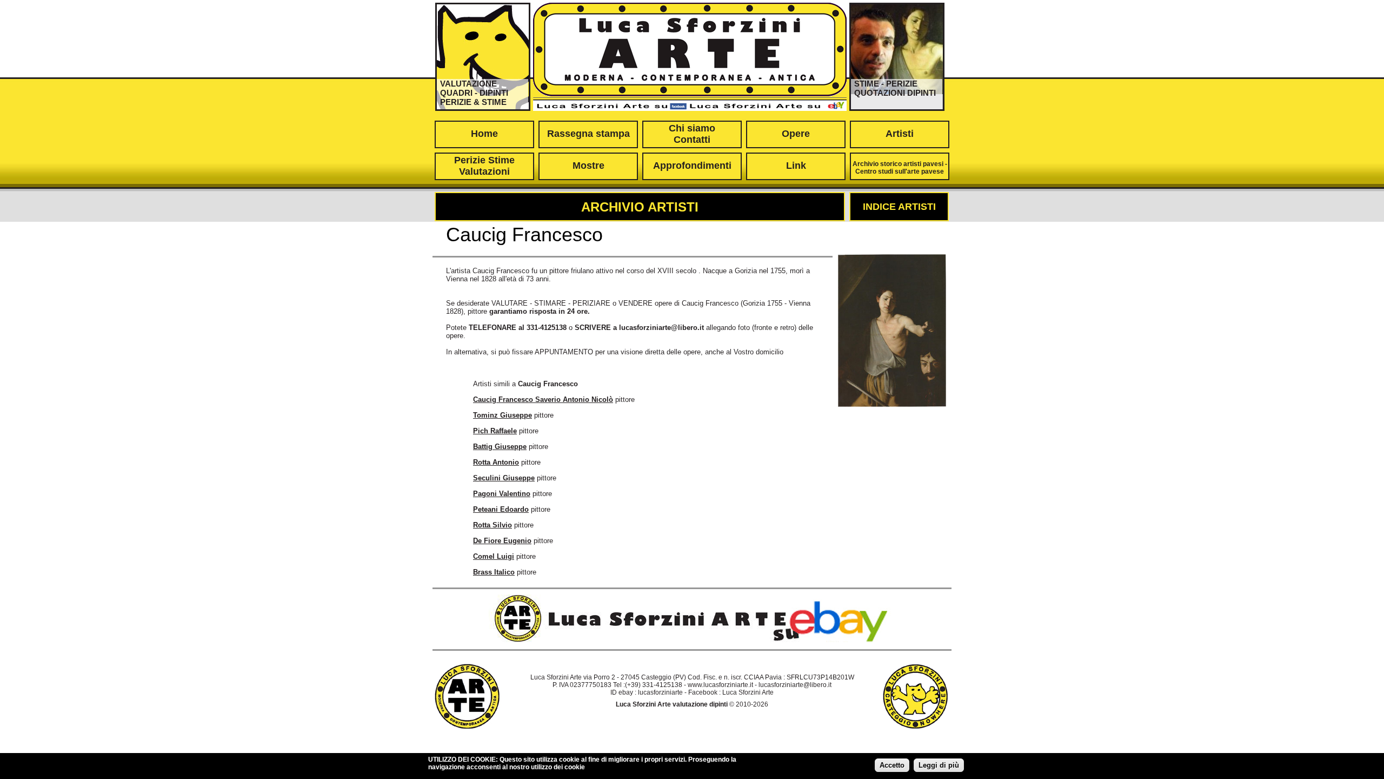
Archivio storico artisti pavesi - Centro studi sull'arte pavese (900, 167)
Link (796, 165)
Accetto (892, 765)
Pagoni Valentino (501, 494)
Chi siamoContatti (692, 134)
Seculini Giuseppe (504, 478)
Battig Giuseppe (500, 447)
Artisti (900, 133)
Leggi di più (939, 765)
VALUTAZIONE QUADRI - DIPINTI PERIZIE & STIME (474, 93)
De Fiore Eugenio (502, 541)
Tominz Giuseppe (502, 415)
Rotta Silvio (492, 525)
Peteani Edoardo (501, 509)
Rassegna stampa (588, 133)
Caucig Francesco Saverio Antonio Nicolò (543, 399)
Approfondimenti (692, 165)
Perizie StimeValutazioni (484, 166)
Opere (796, 133)
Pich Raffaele (495, 431)
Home (484, 133)
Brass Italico (494, 572)
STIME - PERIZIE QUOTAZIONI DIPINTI (895, 88)
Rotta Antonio (496, 462)
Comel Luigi (493, 556)
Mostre (588, 165)
